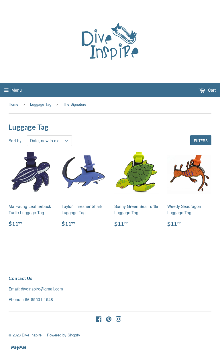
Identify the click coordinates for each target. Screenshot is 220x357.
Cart (211, 90)
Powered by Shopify (63, 335)
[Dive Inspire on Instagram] (118, 319)
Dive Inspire (32, 335)
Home (13, 104)
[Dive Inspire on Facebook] (99, 319)
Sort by (15, 140)
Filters (201, 140)
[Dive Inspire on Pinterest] (109, 319)
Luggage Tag (40, 104)
